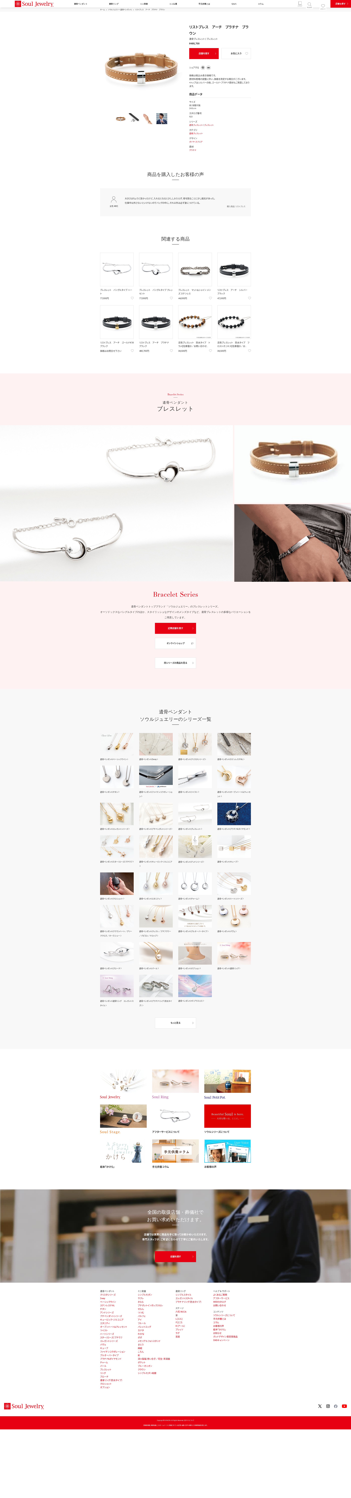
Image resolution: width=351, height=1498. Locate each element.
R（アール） (180, 1326)
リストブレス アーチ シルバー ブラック (233, 292)
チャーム (104, 1362)
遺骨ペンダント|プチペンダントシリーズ (155, 829)
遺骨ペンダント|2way (148, 759)
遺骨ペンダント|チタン (109, 792)
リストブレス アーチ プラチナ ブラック (155, 344)
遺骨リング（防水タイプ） (111, 1380)
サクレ (141, 1298)
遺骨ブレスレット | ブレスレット (201, 125)
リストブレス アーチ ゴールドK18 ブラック (118, 344)
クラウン (141, 1369)
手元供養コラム (160, 1166)
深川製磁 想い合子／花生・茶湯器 (154, 1359)
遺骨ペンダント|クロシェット (111, 899)
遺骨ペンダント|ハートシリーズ (229, 899)
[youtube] (344, 1406)
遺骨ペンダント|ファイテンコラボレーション (155, 794)
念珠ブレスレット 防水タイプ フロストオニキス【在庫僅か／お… (233, 344)
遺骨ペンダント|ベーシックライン (113, 759)
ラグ (177, 1333)
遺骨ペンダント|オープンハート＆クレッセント (233, 794)
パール (103, 1366)
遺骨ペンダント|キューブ (227, 862)
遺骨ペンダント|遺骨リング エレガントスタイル (117, 1003)
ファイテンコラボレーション (112, 1351)
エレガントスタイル (184, 1298)
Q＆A (234, 4)
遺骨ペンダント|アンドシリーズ (190, 862)
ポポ (140, 1337)
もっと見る (175, 1023)
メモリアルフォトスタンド (149, 1341)
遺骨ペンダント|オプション (188, 968)
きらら (141, 1302)
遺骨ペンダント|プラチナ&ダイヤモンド (232, 829)
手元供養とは (204, 4)
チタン (103, 1309)
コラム (261, 4)
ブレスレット (105, 1369)
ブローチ (104, 1376)
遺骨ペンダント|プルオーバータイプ (192, 931)
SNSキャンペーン (221, 1340)
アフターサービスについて (166, 1131)
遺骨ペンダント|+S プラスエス (190, 1001)
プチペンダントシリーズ (111, 1316)
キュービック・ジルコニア (112, 1319)
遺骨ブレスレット (196, 133)
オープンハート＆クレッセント (113, 1327)
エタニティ (105, 1323)
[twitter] (320, 1406)
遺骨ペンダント (80, 4)
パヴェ (103, 1344)
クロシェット (105, 1384)
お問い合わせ (219, 1305)
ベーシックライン (108, 1302)
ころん (141, 1351)
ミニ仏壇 (173, 4)
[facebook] (336, 1406)
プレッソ (179, 1329)
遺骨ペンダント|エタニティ (149, 899)
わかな (141, 1334)
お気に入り (236, 53)
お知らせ (217, 1333)
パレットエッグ (144, 1327)
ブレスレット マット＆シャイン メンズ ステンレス (194, 292)
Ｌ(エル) (179, 1319)
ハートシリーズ (107, 1334)
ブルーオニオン (145, 1366)
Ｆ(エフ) (179, 1322)
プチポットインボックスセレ (150, 1305)
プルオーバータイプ (109, 1355)
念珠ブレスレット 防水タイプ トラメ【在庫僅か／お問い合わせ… (194, 344)
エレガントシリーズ (109, 1341)
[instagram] (328, 1406)
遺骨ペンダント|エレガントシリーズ (114, 829)
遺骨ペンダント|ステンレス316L (230, 759)
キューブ (104, 1348)
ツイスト (104, 1330)
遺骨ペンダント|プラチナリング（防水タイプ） (155, 1003)
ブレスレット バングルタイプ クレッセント (156, 292)
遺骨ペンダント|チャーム (188, 899)
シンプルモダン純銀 (147, 1373)
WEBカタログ (219, 1302)
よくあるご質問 (220, 1294)
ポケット (141, 1362)
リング (103, 1373)
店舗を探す (340, 3)
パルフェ (141, 1316)
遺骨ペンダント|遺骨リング (228, 968)
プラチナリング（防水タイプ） (189, 1302)
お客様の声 (210, 1166)
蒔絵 (140, 1348)
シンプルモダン (145, 1294)
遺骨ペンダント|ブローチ (110, 968)
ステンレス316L (107, 1305)
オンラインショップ (176, 643)
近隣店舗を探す (175, 628)
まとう (141, 1344)
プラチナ (192, 150)
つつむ (141, 1312)
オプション (105, 1387)
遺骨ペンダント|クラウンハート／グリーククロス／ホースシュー (116, 933)
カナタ (141, 1330)
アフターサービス (221, 1298)
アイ (140, 1319)
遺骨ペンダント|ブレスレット (189, 829)
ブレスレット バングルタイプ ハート (116, 292)
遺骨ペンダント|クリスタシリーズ (191, 759)
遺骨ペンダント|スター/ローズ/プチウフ (116, 862)
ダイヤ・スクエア (196, 142)
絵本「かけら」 (107, 1166)
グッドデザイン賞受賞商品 (225, 1336)
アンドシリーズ (107, 1312)
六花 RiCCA (181, 1311)
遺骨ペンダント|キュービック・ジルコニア (155, 862)
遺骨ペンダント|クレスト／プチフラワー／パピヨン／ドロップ (155, 933)
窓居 (178, 1336)
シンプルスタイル (183, 1294)
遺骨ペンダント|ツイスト (188, 792)
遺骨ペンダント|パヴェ (226, 931)
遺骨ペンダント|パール (148, 968)
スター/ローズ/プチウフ (111, 1337)
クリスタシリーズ (108, 1294)
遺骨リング (114, 4)
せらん (141, 1309)
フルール (142, 1323)
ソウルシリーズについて (217, 1131)
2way (102, 1298)
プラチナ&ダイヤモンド (110, 1359)
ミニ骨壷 (144, 4)
